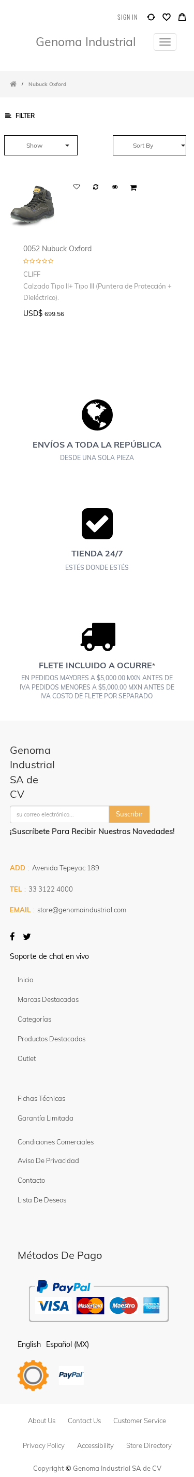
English (29, 1344)
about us (41, 1420)
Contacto (31, 1180)
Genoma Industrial (86, 41)
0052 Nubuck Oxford (57, 248)
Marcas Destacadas (48, 999)
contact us (84, 1420)
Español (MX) (67, 1344)
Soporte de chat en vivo (49, 956)
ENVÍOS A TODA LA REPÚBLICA (97, 444)
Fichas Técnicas (41, 1098)
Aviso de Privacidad (48, 1160)
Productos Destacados (51, 1039)
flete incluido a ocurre (95, 665)
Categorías (34, 1019)
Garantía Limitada (46, 1118)
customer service (139, 1420)
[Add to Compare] (151, 19)
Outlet (27, 1058)
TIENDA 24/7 (97, 553)
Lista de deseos (42, 1200)
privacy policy (44, 1445)
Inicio (25, 980)
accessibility (95, 1445)
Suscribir (129, 814)
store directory (149, 1445)
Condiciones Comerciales (56, 1142)
